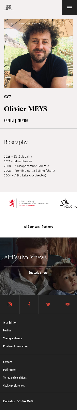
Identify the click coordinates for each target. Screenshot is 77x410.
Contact (7, 362)
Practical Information (15, 346)
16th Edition (10, 323)
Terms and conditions (14, 378)
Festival (7, 330)
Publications (9, 370)
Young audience (12, 338)
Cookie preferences (14, 386)
